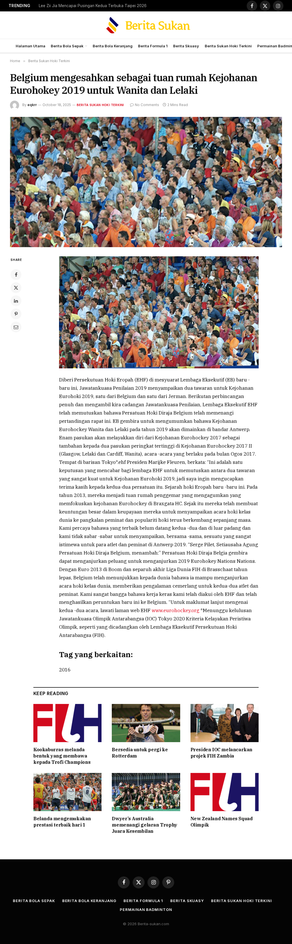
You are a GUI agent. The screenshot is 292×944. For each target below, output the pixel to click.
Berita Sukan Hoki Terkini (228, 46)
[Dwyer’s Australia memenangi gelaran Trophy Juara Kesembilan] (146, 792)
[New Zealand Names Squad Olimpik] (224, 792)
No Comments (147, 105)
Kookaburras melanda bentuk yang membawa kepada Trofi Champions (61, 756)
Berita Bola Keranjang (113, 46)
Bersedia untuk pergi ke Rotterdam (140, 753)
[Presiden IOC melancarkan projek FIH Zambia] (224, 723)
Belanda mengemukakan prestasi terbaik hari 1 (62, 822)
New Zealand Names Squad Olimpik (221, 822)
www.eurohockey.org (176, 610)
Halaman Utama (30, 46)
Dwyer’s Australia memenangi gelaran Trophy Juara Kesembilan (144, 825)
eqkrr (32, 105)
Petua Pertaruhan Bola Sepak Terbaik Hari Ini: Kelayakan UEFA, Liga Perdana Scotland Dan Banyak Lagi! (96, 5)
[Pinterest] (16, 313)
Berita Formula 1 (153, 46)
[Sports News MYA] (146, 25)
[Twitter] (16, 287)
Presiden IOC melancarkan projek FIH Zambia (221, 753)
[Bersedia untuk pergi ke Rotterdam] (146, 723)
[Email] (16, 327)
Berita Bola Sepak (67, 46)
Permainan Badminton (146, 909)
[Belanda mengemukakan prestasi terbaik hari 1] (67, 792)
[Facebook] (16, 274)
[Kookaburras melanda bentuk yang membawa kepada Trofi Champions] (67, 723)
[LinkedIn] (16, 300)
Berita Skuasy (186, 46)
